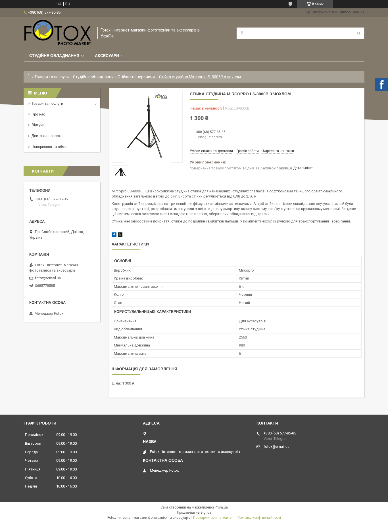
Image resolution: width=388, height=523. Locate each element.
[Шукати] (358, 33)
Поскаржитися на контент (214, 518)
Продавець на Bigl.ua (194, 512)
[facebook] (114, 236)
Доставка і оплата (47, 136)
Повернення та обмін (49, 146)
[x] (120, 236)
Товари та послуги (51, 77)
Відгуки (38, 125)
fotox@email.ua (48, 278)
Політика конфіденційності (259, 518)
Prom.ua (221, 507)
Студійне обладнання (54, 55)
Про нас (38, 114)
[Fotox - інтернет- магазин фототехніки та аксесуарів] (58, 33)
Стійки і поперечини (136, 77)
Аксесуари (107, 55)
